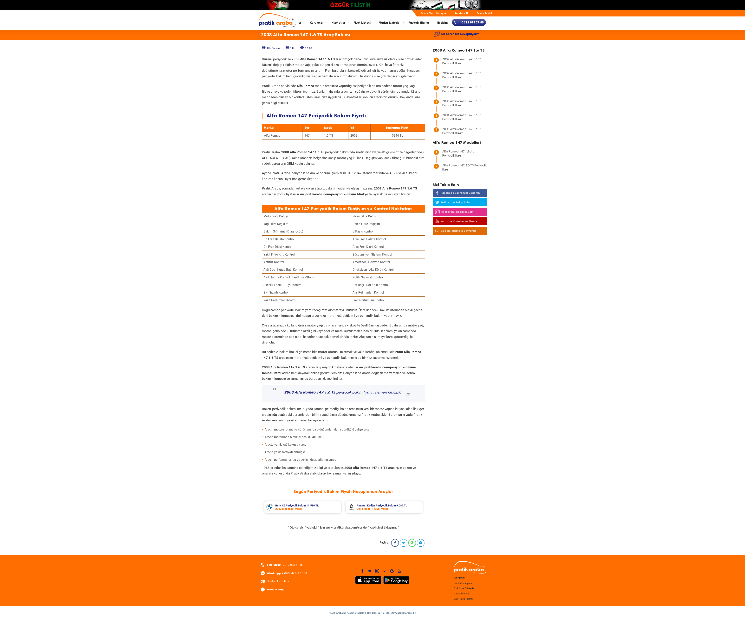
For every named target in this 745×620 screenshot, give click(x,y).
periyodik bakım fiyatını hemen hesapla (342, 392)
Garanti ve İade (462, 593)
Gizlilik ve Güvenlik (464, 588)
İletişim (442, 22)
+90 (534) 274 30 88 (287, 573)
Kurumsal (316, 22)
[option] (302, 507)
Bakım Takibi (484, 13)
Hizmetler (338, 22)
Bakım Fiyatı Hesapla (433, 13)
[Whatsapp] (412, 543)
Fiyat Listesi (362, 22)
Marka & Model (389, 22)
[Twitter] (403, 543)
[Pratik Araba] (469, 567)
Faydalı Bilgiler (418, 22)
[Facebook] (395, 543)
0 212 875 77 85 (285, 565)
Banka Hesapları (463, 583)
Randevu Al (461, 13)
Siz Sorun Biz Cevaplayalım (460, 34)
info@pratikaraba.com (279, 581)
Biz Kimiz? (459, 577)
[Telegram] (420, 543)
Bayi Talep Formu (463, 598)
